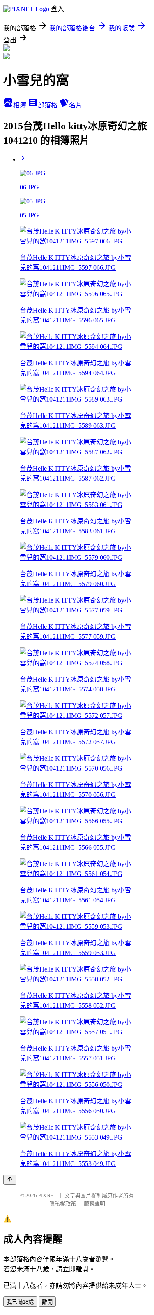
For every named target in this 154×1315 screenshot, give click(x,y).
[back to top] (9, 1180)
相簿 (20, 105)
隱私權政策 (62, 1204)
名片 (75, 105)
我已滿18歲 (20, 1302)
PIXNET (47, 1195)
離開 (47, 1302)
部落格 (48, 105)
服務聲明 (94, 1204)
